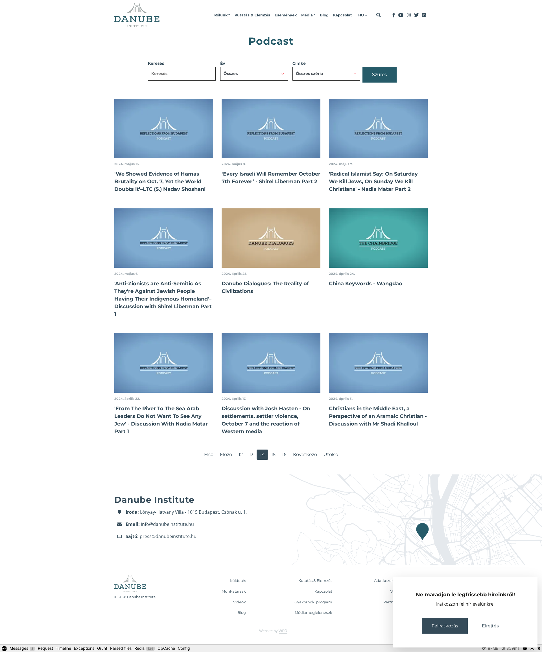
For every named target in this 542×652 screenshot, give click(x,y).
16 (284, 454)
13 (251, 454)
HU (361, 15)
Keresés (156, 63)
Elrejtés (490, 626)
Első (208, 454)
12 (241, 454)
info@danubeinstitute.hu (167, 524)
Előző (226, 454)
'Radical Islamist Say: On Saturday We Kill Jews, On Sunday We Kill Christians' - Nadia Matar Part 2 (373, 181)
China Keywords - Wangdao (365, 283)
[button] (222, 15)
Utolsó (331, 454)
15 (273, 454)
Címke (299, 63)
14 (262, 454)
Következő (305, 454)
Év (222, 63)
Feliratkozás (445, 626)
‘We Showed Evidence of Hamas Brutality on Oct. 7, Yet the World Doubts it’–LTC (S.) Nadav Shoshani (160, 181)
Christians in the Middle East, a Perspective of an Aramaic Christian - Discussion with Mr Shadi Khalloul (378, 416)
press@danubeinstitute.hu (168, 536)
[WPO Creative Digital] (271, 631)
